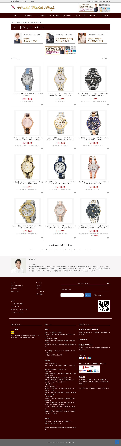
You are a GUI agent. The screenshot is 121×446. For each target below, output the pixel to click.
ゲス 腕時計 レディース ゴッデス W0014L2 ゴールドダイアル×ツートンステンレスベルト (27, 182)
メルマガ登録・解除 (17, 304)
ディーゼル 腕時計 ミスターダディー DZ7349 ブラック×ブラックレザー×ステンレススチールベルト (93, 94)
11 (55, 250)
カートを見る (92, 15)
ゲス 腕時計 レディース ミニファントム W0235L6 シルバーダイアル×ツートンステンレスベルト (61, 182)
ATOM (17, 306)
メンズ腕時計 (41, 15)
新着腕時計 (28, 15)
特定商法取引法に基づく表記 (19, 309)
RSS (12, 306)
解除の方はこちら (99, 295)
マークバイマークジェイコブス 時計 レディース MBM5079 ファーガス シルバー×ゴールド (61, 94)
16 (79, 250)
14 (69, 250)
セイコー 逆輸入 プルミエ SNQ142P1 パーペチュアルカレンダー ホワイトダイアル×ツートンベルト (61, 138)
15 (74, 250)
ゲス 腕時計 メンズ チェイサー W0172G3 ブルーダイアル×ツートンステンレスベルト (93, 138)
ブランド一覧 (67, 15)
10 (51, 250)
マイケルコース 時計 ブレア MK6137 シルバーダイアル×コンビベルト (27, 94)
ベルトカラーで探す (22, 22)
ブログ (13, 301)
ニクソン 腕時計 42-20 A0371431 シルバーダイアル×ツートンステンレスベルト (27, 226)
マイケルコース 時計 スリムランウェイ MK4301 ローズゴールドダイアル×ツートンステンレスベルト (27, 138)
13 (65, 250)
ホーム (16, 15)
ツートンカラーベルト (35, 22)
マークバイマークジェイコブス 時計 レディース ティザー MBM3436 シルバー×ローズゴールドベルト (60, 226)
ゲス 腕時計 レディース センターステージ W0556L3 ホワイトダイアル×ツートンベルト (93, 182)
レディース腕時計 (54, 15)
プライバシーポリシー (17, 312)
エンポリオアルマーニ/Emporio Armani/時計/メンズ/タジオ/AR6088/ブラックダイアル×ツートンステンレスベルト (93, 226)
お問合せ (105, 15)
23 (85, 250)
